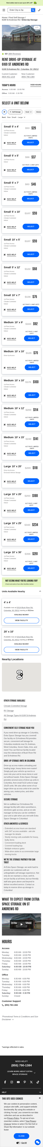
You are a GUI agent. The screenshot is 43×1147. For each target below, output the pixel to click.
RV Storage (9, 711)
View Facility (21, 620)
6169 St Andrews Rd (11, 20)
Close (22, 1136)
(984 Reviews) (14, 54)
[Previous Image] (5, 37)
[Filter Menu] (4, 112)
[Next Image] (38, 37)
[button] (21, 591)
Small (27, 112)
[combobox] (22, 10)
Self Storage (16, 112)
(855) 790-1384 (28, 77)
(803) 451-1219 (8, 77)
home (4, 18)
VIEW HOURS (35, 85)
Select (30, 142)
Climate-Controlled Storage (15, 706)
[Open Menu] (4, 10)
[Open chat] (38, 1142)
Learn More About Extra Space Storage (19, 1072)
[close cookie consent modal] (39, 1098)
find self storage (17, 18)
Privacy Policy (13, 1118)
